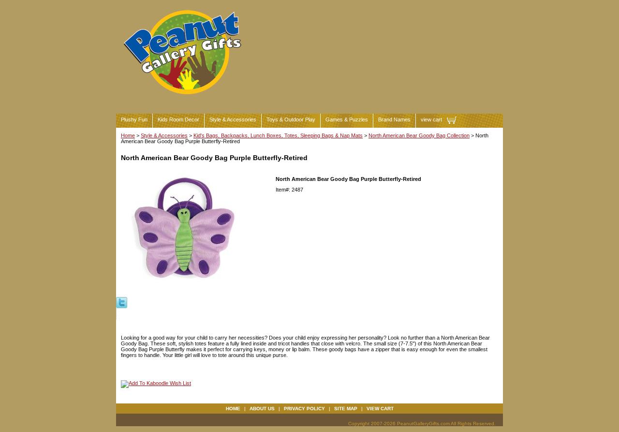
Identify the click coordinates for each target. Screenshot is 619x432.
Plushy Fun (134, 119)
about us (262, 408)
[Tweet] (121, 302)
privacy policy (304, 408)
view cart (431, 119)
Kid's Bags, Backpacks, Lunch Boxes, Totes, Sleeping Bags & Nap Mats (278, 135)
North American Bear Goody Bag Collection (419, 135)
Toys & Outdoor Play (290, 119)
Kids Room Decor (178, 119)
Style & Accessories (232, 119)
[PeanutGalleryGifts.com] (184, 98)
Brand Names (394, 119)
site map (345, 408)
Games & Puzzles (346, 119)
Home (128, 135)
